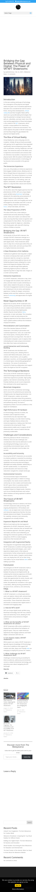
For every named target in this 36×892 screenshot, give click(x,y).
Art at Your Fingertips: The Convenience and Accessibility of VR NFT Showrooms (9, 726)
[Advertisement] (18, 35)
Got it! (18, 885)
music (5, 206)
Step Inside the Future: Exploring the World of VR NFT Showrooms (9, 702)
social (6, 346)
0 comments (11, 74)
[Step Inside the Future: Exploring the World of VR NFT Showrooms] (9, 696)
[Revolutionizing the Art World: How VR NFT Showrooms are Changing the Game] (23, 696)
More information (18, 889)
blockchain (19, 194)
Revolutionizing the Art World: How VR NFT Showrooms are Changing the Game (22, 703)
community (12, 295)
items (24, 312)
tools (28, 648)
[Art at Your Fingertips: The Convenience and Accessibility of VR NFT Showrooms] (9, 719)
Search (29, 822)
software (6, 510)
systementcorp (9, 72)
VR (8, 113)
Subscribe (27, 757)
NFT (17, 123)
